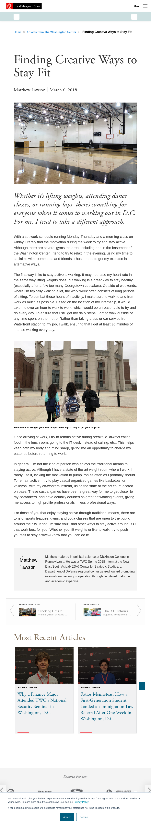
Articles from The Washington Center (52, 32)
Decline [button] (84, 817)
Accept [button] (67, 817)
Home (18, 32)
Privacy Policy (81, 801)
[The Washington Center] (24, 6)
